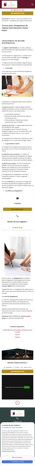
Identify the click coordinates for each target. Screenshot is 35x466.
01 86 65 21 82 (17, 10)
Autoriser (27, 387)
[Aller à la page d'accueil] (9, 4)
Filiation (17, 337)
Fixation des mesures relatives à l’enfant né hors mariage (17, 331)
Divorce (17, 334)
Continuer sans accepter (8, 451)
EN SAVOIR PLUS (17, 13)
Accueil (13, 19)
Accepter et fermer (18, 461)
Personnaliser (18, 457)
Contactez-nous (17, 209)
